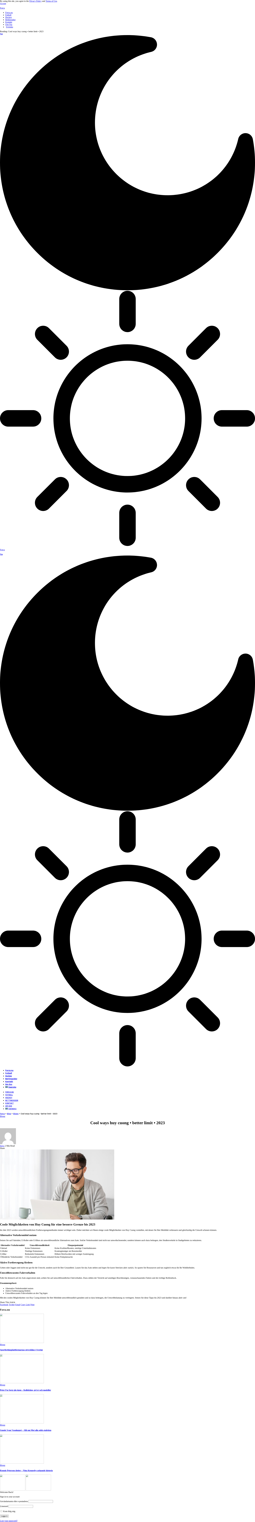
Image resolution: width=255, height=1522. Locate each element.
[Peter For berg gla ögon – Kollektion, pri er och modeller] (22, 1382)
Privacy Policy (35, 1)
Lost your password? (9, 1521)
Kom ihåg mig (9, 1511)
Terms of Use (51, 1)
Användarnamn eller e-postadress (14, 1501)
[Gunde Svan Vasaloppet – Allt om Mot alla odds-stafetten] (22, 1423)
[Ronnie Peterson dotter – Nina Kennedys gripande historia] (22, 1463)
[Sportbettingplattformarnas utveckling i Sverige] (22, 1342)
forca (2, 1146)
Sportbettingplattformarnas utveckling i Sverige (21, 1350)
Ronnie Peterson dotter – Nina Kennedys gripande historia (26, 1470)
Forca (2, 8)
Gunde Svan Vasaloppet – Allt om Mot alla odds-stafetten (25, 1430)
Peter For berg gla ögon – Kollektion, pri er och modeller (25, 1390)
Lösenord (4, 1506)
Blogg (2, 1116)
